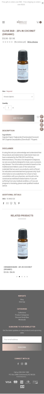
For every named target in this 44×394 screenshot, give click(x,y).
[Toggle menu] (3, 22)
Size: (7, 91)
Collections (22, 312)
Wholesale (22, 320)
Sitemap (22, 302)
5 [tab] (27, 276)
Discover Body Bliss (22, 317)
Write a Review (32, 42)
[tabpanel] (22, 249)
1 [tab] (16, 276)
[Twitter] (15, 203)
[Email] (7, 203)
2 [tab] (19, 276)
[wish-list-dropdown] (38, 117)
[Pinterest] (19, 203)
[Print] (11, 203)
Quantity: (5, 103)
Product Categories (22, 315)
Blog (22, 299)
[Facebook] (3, 203)
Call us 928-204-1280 (21, 372)
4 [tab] (24, 276)
